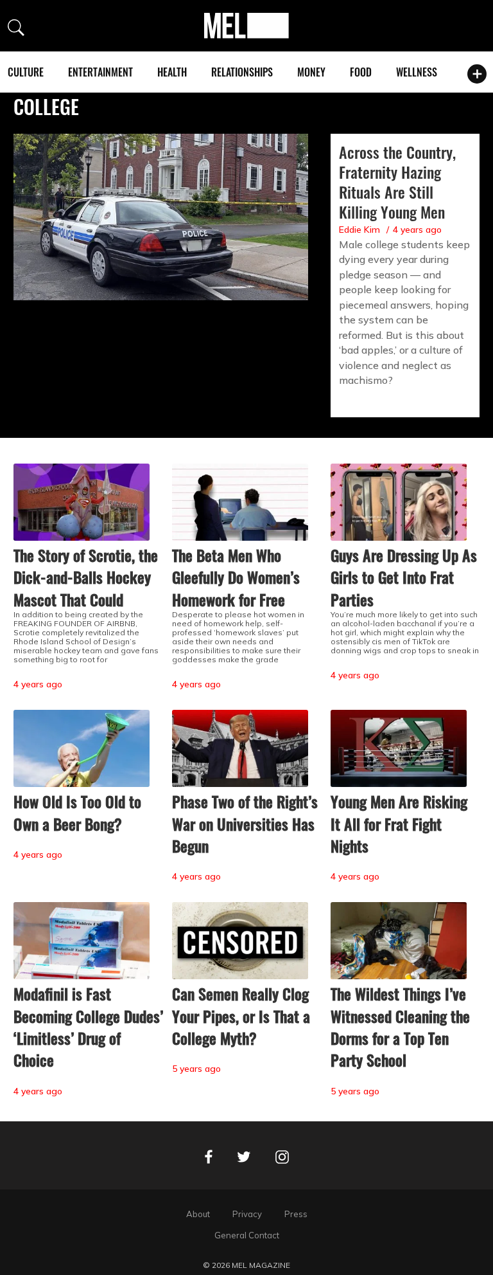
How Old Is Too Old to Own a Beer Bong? (77, 812)
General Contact (246, 1235)
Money (311, 72)
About (198, 1214)
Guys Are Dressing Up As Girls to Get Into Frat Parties (404, 577)
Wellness (416, 72)
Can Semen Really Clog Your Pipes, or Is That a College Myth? (241, 1015)
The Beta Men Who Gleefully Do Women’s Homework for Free (236, 577)
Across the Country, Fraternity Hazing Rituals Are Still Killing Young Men (397, 181)
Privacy (247, 1214)
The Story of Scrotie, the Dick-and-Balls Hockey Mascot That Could (85, 577)
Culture (26, 72)
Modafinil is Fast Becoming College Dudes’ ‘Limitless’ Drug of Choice (88, 1026)
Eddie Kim (359, 229)
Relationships (242, 72)
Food (361, 72)
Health (172, 72)
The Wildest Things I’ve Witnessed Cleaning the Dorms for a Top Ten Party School (400, 1026)
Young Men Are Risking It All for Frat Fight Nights (399, 823)
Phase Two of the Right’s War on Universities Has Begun (245, 823)
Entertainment (100, 72)
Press (295, 1214)
